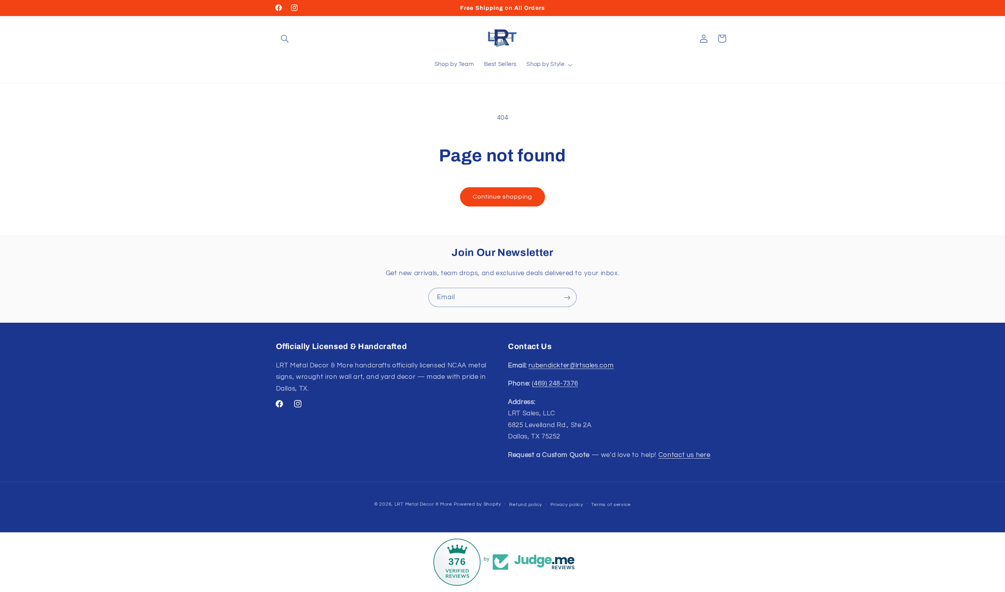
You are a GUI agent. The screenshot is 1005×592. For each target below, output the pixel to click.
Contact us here (684, 455)
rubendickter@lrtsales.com (571, 365)
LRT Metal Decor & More (423, 504)
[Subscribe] (567, 297)
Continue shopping (503, 197)
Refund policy (525, 504)
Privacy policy (566, 504)
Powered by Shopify (477, 504)
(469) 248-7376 (555, 383)
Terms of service (611, 504)
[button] (285, 38)
